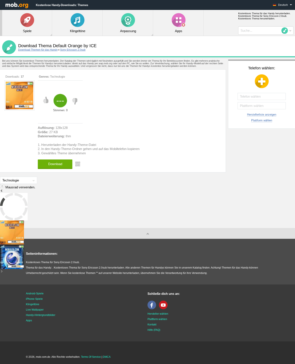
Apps (29, 320)
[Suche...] (286, 30)
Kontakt (152, 324)
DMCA (107, 356)
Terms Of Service (91, 356)
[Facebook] (153, 308)
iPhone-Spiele (34, 298)
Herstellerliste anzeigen (261, 114)
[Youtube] (164, 308)
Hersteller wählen (158, 313)
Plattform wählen (261, 120)
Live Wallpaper (35, 309)
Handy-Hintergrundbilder (40, 315)
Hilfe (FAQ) (154, 329)
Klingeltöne (32, 304)
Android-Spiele (35, 293)
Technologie (57, 76)
